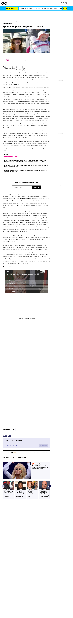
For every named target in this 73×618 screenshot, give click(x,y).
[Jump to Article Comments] (4, 67)
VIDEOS (38, 3)
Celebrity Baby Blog (18, 94)
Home (4, 21)
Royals (29, 3)
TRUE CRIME (44, 3)
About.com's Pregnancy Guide (12, 213)
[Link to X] (66, 3)
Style (24, 3)
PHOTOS (34, 3)
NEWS (20, 3)
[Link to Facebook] (61, 3)
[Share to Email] (23, 67)
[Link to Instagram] (64, 3)
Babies (8, 21)
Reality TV (15, 3)
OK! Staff (13, 59)
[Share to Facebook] (8, 67)
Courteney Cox (15, 21)
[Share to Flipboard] (18, 67)
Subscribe (57, 3)
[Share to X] (13, 67)
